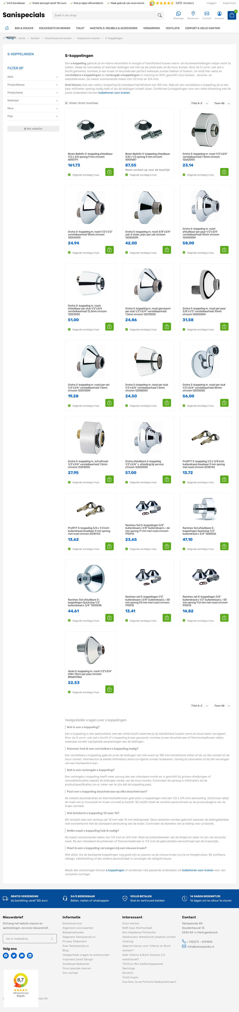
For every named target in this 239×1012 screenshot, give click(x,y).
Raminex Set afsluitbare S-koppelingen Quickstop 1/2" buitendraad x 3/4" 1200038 (85, 602)
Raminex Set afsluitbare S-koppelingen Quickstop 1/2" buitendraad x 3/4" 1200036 (199, 531)
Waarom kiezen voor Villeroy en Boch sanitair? (146, 948)
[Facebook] (6, 956)
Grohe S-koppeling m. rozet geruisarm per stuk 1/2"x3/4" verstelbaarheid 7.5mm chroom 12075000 (147, 311)
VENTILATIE (173, 28)
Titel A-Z (200, 103)
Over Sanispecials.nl (76, 946)
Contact (207, 18)
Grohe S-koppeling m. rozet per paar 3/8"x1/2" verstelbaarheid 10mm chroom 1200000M (204, 311)
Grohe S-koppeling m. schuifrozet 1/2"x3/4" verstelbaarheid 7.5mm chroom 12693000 (88, 464)
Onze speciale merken (77, 968)
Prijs (10, 116)
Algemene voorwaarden (78, 928)
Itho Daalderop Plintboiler (139, 932)
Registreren (229, 3)
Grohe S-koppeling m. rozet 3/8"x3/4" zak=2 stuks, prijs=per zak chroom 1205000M (148, 234)
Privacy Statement (75, 941)
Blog (66, 950)
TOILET (80, 28)
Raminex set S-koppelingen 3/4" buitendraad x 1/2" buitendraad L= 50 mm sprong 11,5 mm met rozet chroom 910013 (205, 601)
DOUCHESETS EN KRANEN (54, 28)
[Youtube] (22, 956)
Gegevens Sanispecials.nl (79, 937)
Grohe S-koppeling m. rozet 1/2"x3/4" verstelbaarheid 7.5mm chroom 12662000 (205, 156)
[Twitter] (14, 956)
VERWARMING (151, 28)
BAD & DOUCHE (24, 28)
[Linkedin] (30, 956)
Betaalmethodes (73, 932)
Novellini (128, 973)
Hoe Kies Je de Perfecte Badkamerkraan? (149, 982)
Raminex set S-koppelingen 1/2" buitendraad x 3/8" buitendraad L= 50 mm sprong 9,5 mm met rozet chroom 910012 (147, 601)
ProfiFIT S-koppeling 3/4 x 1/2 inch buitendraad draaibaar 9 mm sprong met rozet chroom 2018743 (89, 531)
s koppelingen (115, 870)
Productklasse (15, 84)
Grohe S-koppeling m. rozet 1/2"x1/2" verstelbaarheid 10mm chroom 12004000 (90, 234)
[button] (109, 172)
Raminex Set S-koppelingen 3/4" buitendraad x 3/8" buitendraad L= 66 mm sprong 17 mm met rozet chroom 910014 (147, 529)
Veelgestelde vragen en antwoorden (86, 955)
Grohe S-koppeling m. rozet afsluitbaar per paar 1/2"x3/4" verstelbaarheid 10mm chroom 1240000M (201, 233)
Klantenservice (72, 923)
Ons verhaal (70, 973)
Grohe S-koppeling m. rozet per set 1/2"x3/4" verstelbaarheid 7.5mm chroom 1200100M (88, 387)
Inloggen (212, 3)
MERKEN (11, 37)
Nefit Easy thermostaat (137, 928)
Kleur (10, 108)
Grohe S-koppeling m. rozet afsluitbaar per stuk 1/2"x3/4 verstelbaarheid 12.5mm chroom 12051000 (87, 310)
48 (223, 103)
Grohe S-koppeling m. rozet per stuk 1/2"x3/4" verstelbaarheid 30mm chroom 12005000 (204, 387)
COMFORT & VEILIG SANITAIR (202, 28)
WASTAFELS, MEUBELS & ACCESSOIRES (114, 28)
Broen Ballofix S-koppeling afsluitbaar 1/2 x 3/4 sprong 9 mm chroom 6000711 (90, 156)
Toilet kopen (130, 977)
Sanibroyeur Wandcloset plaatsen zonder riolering (149, 939)
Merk (10, 76)
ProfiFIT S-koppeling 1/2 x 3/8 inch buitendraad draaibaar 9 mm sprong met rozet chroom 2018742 (204, 464)
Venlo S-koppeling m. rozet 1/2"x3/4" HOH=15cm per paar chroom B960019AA (90, 674)
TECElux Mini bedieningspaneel (142, 964)
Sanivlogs (128, 968)
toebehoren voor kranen (114, 92)
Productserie (15, 92)
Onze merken (130, 923)
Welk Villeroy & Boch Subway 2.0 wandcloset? (143, 957)
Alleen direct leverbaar (83, 103)
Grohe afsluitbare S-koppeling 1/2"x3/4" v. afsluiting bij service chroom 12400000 (144, 464)
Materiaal (12, 100)
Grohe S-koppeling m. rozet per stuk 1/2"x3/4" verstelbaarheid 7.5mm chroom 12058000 (146, 387)
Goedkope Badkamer (76, 964)
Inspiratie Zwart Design (78, 959)
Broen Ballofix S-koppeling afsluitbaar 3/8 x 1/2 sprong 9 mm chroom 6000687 (147, 156)
